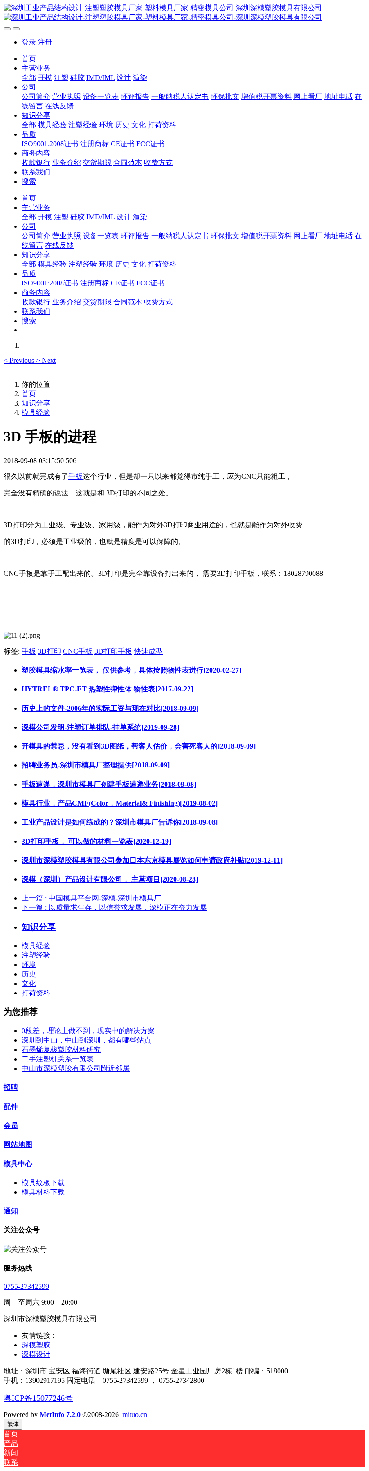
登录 (29, 42)
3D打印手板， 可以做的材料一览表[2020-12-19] (96, 841)
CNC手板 (78, 651)
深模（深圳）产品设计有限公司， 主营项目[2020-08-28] (110, 879)
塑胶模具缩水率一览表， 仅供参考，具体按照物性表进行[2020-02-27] (131, 670)
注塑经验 (36, 955)
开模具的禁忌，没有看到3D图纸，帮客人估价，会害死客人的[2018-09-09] (139, 746)
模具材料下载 (43, 1192)
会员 (11, 1125)
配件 (11, 1106)
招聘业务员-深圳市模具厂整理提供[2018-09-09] (96, 765)
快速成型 (148, 651)
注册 (45, 42)
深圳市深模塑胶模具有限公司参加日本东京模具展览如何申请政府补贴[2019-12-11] (152, 860)
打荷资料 (36, 993)
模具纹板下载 (43, 1182)
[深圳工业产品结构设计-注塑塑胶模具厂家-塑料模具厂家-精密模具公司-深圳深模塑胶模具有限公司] (184, 13)
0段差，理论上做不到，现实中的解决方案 (88, 1030)
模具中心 (18, 1164)
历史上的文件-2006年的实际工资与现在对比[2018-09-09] (110, 708)
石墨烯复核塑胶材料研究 (61, 1049)
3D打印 (49, 651)
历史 (29, 974)
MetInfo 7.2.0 (60, 1414)
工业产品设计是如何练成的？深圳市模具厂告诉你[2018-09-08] (120, 822)
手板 (75, 476)
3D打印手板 (113, 651)
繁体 (13, 1424)
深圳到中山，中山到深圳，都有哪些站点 (86, 1040)
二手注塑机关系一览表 (58, 1059)
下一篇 (114, 907)
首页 (29, 58)
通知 (11, 1211)
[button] (20, 360)
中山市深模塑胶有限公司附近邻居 (76, 1068)
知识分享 (36, 403)
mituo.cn (134, 1414)
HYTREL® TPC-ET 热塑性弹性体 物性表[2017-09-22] (107, 689)
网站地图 (18, 1144)
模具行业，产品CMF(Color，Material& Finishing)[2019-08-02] (120, 803)
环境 (29, 964)
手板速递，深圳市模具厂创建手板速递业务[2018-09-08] (109, 784)
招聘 (11, 1087)
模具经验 (36, 412)
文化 (29, 983)
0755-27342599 (26, 1286)
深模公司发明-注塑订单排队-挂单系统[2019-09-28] (100, 727)
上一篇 (91, 898)
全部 (29, 77)
